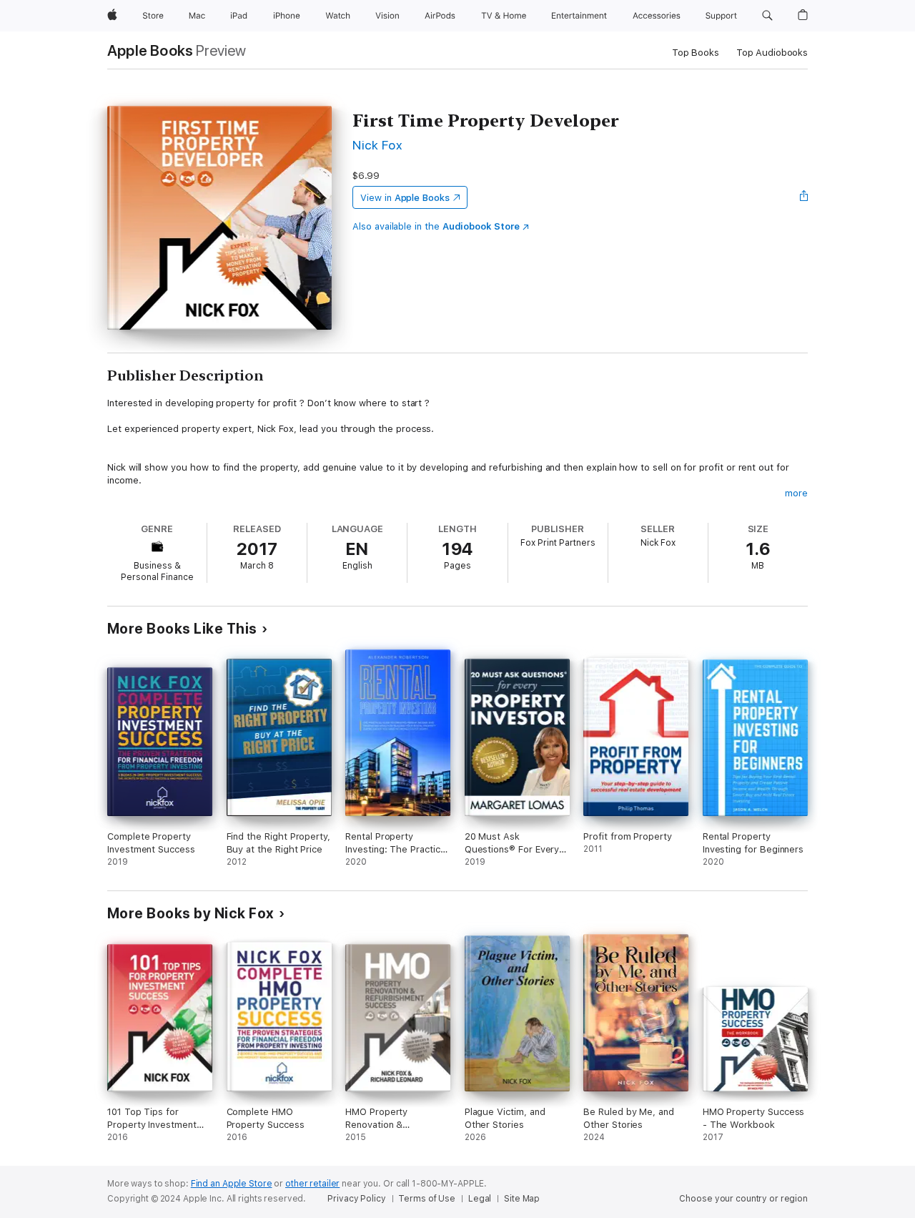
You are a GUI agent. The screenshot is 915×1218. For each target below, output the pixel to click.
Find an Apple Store (231, 1184)
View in (405, 197)
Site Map (522, 1199)
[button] (767, 15)
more (796, 493)
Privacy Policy (356, 1199)
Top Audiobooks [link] (772, 52)
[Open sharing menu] (804, 197)
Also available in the (436, 226)
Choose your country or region (743, 1199)
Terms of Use (426, 1199)
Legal (479, 1199)
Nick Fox (377, 144)
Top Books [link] (695, 52)
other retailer (312, 1184)
